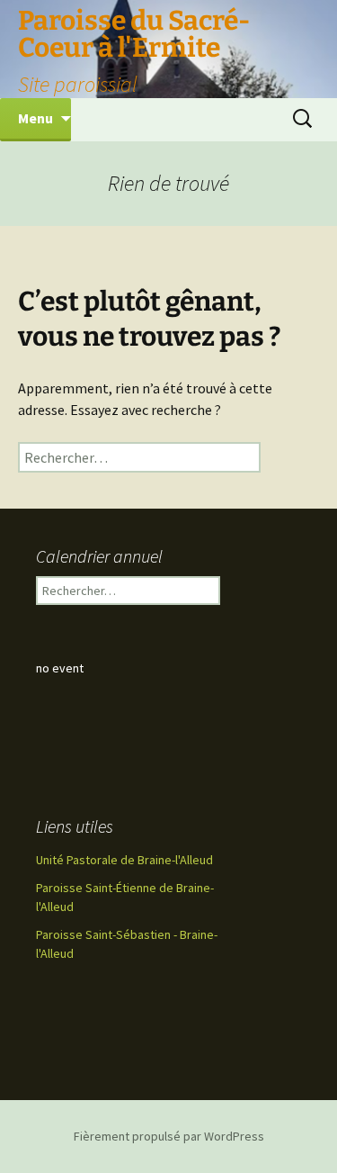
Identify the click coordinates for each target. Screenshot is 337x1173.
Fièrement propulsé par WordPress (169, 1136)
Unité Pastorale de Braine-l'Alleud (124, 860)
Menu (35, 118)
